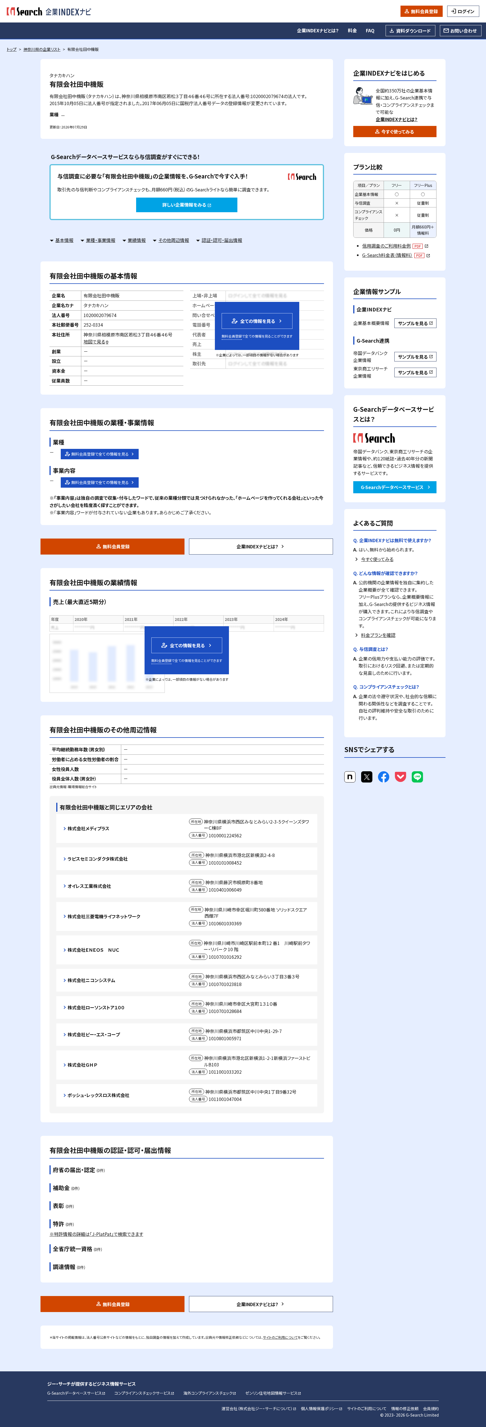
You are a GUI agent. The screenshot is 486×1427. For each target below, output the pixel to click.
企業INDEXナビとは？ (318, 30)
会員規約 (431, 1408)
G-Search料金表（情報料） (396, 255)
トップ (12, 49)
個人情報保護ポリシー (322, 1408)
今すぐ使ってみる (397, 131)
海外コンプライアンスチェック (209, 1393)
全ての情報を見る (253, 320)
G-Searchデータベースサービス (392, 487)
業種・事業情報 (100, 240)
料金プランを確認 (378, 635)
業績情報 (137, 240)
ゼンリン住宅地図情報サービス (273, 1393)
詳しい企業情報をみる (186, 204)
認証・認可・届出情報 (222, 240)
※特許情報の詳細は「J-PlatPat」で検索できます (96, 1234)
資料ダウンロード (413, 30)
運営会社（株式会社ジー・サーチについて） (259, 1408)
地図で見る (96, 341)
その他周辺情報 (173, 240)
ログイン (466, 11)
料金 (352, 30)
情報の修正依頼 (404, 1408)
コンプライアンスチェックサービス (144, 1393)
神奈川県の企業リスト (41, 49)
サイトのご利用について (280, 1337)
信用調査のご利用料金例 (395, 245)
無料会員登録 (424, 11)
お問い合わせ (463, 30)
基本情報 (64, 240)
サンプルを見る (415, 323)
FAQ (370, 30)
